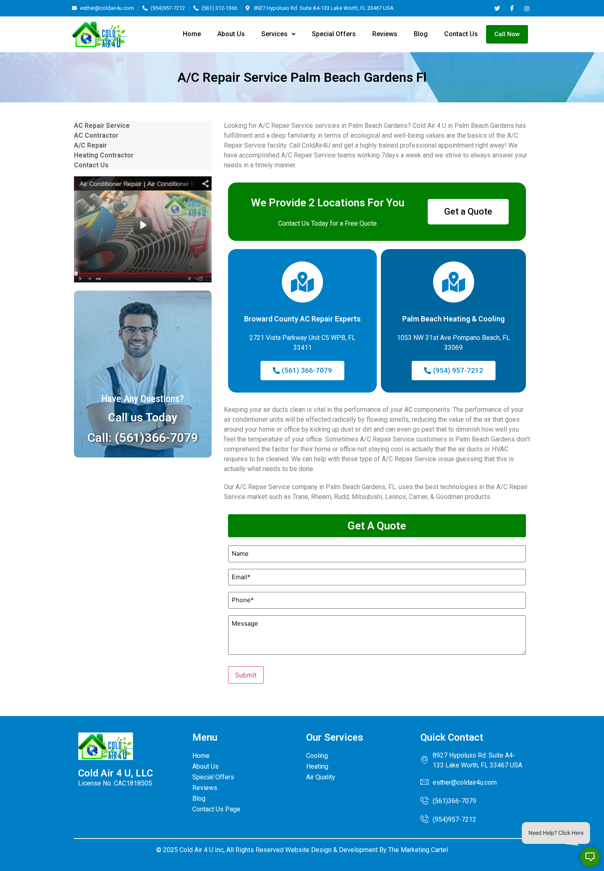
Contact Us (461, 34)
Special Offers (334, 34)
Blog (421, 34)
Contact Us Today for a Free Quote (327, 223)
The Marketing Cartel (418, 850)
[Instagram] (526, 8)
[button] (278, 34)
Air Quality (320, 777)
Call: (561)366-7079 (143, 437)
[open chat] (590, 857)
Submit (246, 675)
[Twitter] (497, 8)
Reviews (384, 34)
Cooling (317, 756)
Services (274, 34)
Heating (317, 766)
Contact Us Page (216, 809)
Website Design (308, 850)
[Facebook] (512, 8)
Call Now (507, 34)
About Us (231, 34)
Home (192, 34)
